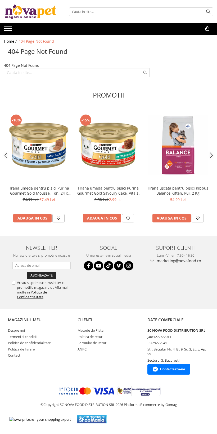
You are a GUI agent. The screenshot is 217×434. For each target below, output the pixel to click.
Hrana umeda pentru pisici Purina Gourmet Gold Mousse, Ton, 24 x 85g (38, 191)
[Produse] (8, 30)
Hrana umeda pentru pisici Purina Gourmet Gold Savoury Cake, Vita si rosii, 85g (108, 191)
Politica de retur (90, 336)
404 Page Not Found (36, 41)
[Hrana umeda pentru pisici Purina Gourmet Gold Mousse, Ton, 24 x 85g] (39, 145)
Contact (14, 355)
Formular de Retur (92, 342)
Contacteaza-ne (172, 369)
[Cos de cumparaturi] (207, 28)
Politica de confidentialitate (29, 342)
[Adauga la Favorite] (58, 218)
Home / (11, 41)
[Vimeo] (118, 265)
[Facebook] (88, 265)
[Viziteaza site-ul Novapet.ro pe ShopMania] (92, 419)
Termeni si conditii (22, 336)
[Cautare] (208, 11)
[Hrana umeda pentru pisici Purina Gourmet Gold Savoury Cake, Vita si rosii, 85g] (108, 145)
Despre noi (16, 330)
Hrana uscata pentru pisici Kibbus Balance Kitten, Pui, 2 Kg (178, 191)
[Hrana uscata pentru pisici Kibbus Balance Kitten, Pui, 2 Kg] (178, 145)
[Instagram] (128, 265)
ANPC (82, 349)
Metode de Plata (90, 330)
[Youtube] (98, 265)
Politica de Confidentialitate (32, 294)
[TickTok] (108, 265)
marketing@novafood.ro (178, 260)
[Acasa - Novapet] (30, 11)
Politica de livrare (21, 349)
